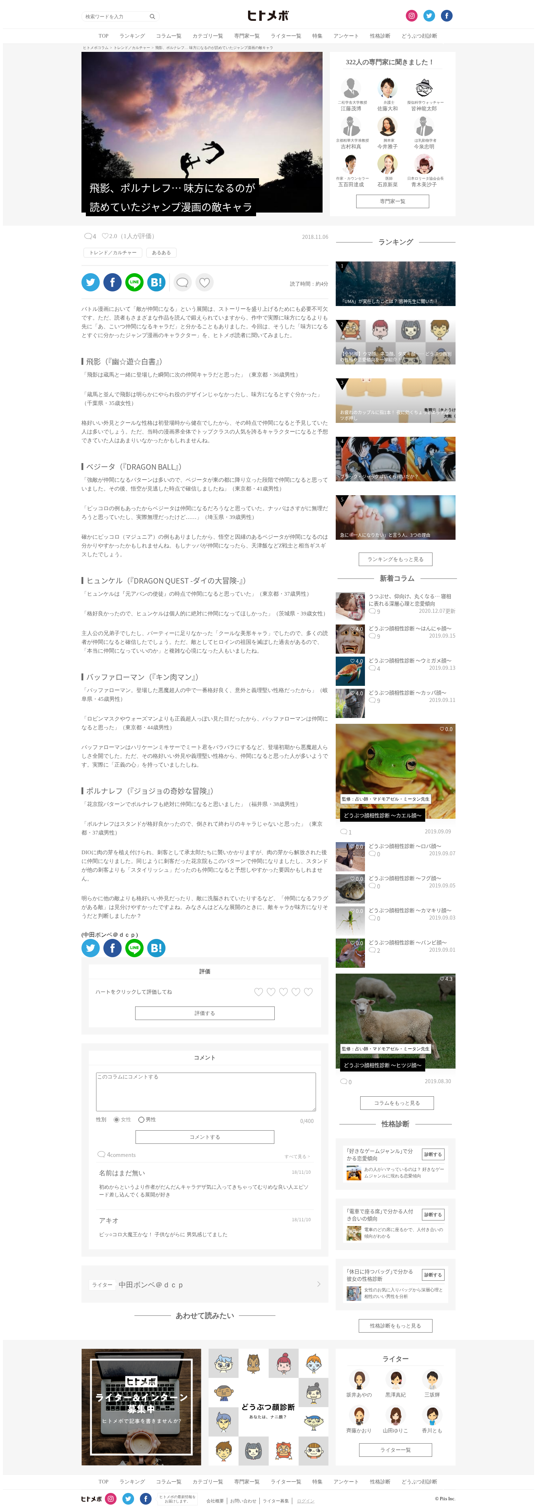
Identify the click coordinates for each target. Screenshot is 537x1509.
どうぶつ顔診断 (419, 36)
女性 (126, 1119)
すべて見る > (297, 1156)
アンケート (346, 36)
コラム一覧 (169, 36)
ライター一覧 (286, 36)
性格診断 (380, 36)
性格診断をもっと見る (395, 1326)
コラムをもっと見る (397, 1103)
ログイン (306, 1501)
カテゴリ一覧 (208, 36)
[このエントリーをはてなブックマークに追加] (156, 289)
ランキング (132, 36)
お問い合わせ (243, 1501)
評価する (205, 1013)
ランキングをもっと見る (395, 559)
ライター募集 (276, 1501)
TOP (103, 36)
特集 (317, 36)
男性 (151, 1119)
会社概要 (215, 1501)
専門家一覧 (247, 36)
